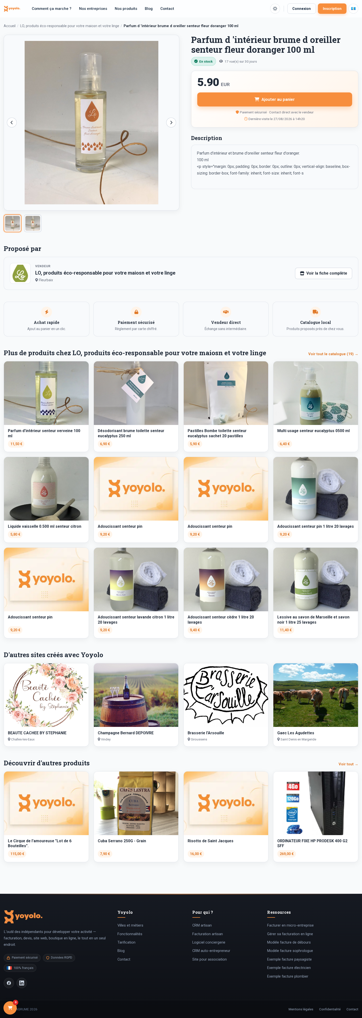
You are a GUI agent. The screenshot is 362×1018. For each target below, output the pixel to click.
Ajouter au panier (278, 99)
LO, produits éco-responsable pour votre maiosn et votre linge (69, 26)
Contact (167, 8)
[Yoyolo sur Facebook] (9, 983)
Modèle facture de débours (289, 942)
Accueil (10, 26)
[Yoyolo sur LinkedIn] (21, 983)
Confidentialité (330, 1009)
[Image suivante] (171, 122)
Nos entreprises (93, 8)
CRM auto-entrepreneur (211, 950)
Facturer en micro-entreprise (290, 925)
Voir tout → (348, 764)
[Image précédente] (12, 122)
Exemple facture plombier (287, 976)
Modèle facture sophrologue (290, 950)
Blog (149, 8)
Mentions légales (301, 1009)
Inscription (332, 8)
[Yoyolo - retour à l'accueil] (12, 8)
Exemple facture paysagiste (289, 959)
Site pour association (209, 959)
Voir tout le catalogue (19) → (333, 354)
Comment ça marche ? (51, 8)
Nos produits (126, 8)
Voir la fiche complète (326, 273)
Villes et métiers (130, 925)
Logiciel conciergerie (208, 942)
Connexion (301, 8)
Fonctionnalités (129, 934)
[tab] (12, 223)
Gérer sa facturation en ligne (290, 934)
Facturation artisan (207, 934)
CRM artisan (202, 925)
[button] (275, 9)
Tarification (126, 942)
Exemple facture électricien (289, 967)
